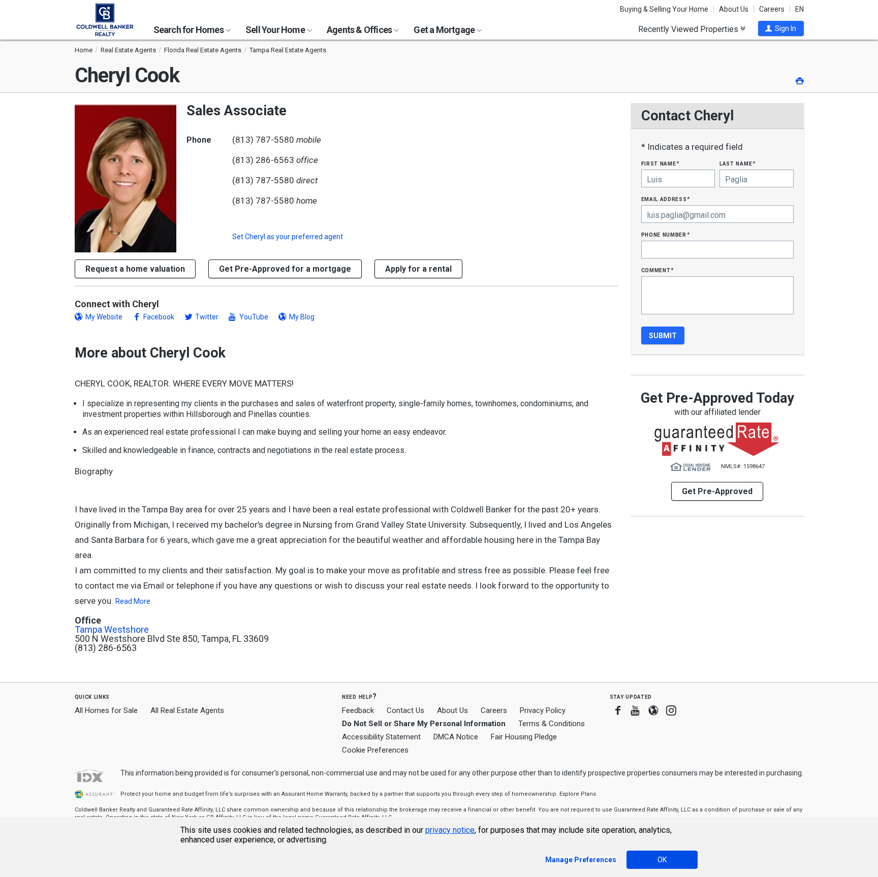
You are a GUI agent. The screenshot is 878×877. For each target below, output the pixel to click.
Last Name (737, 163)
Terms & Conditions (551, 723)
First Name (660, 163)
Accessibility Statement (381, 736)
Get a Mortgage (445, 29)
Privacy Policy (543, 710)
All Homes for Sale (106, 710)
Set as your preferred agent (287, 237)
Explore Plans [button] (577, 794)
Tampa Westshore (112, 629)
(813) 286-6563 (263, 160)
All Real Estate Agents (187, 710)
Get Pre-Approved (717, 491)
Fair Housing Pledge (524, 736)
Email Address (666, 199)
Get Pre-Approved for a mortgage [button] (285, 269)
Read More (132, 601)
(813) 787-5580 (263, 140)
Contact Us (405, 710)
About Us (733, 9)
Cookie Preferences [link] (375, 750)
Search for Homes (189, 29)
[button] (781, 28)
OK (662, 860)
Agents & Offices (360, 29)
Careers (772, 9)
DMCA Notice (455, 736)
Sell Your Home (275, 29)
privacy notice (450, 830)
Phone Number (665, 234)
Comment (657, 270)
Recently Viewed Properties (689, 29)
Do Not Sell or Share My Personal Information (424, 723)
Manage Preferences (580, 859)
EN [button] (799, 9)
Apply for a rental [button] (418, 269)
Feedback (358, 710)
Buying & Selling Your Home (664, 9)
